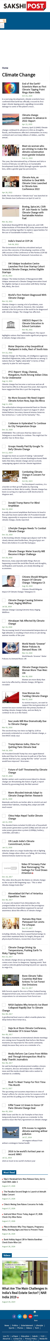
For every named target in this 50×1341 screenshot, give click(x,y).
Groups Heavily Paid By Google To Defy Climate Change (25, 448)
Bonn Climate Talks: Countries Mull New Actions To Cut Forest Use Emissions (33, 980)
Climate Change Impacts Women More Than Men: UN (35, 670)
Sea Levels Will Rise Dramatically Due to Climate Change (27, 722)
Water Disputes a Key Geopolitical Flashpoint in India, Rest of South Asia (28, 348)
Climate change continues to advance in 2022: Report (34, 117)
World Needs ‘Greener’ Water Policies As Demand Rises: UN (34, 646)
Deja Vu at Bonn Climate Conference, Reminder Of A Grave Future (27, 1029)
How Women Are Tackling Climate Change (35, 694)
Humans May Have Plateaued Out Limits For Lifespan (33, 921)
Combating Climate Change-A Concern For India (33, 474)
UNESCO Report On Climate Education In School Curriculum (33, 323)
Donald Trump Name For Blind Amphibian (24, 504)
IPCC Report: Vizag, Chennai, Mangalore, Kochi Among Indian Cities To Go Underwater (25, 374)
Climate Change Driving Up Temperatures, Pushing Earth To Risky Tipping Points (22, 950)
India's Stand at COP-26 (20, 240)
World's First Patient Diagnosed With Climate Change (27, 296)
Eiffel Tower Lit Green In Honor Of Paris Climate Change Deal (25, 1106)
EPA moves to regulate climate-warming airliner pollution (35, 1130)
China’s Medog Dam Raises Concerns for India (23, 1204)
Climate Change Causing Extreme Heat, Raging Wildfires (25, 602)
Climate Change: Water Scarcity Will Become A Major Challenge (26, 553)
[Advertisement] (25, 46)
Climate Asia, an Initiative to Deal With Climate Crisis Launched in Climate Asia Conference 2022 (34, 183)
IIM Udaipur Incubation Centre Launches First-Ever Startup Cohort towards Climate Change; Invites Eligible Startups (23, 268)
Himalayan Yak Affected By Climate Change (26, 622)
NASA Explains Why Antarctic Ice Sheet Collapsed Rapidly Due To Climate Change (25, 1007)
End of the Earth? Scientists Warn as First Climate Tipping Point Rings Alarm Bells (34, 88)
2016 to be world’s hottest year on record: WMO (26, 1153)
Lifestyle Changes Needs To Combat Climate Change (27, 530)
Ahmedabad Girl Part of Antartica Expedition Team (25, 895)
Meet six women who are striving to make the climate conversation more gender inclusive (34, 150)
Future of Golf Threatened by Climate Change (27, 771)
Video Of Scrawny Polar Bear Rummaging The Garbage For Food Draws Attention (34, 868)
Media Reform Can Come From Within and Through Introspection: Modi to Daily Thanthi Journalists (25, 1056)
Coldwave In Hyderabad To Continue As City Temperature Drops (27, 425)
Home (5, 67)
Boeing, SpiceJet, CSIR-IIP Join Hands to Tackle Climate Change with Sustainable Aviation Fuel (35, 212)
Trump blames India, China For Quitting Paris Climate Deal (24, 745)
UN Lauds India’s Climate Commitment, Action (21, 842)
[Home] (25, 6)
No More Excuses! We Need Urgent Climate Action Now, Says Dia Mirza (26, 399)
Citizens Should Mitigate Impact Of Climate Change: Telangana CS (34, 579)
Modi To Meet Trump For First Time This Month (26, 1083)
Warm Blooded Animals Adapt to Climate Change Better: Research (25, 794)
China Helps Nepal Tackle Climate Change (25, 817)
